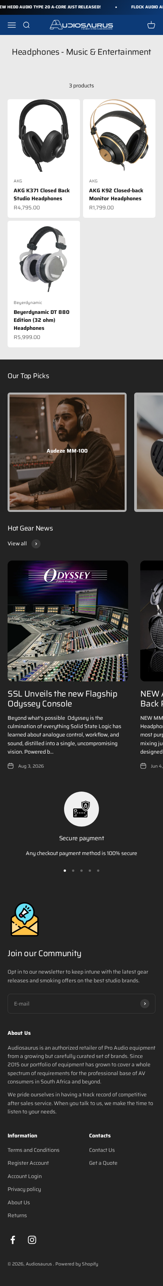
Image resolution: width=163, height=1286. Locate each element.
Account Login (25, 1176)
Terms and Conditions (34, 1150)
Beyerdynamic (28, 302)
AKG (18, 181)
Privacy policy (24, 1189)
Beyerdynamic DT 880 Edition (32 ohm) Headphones (41, 320)
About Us (19, 1202)
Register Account (28, 1163)
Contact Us (102, 1150)
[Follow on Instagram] (32, 1240)
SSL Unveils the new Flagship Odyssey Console (63, 698)
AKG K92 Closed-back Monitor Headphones (116, 194)
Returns (17, 1215)
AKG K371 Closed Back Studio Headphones (42, 194)
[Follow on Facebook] (13, 1240)
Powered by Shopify (76, 1263)
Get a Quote (103, 1163)
